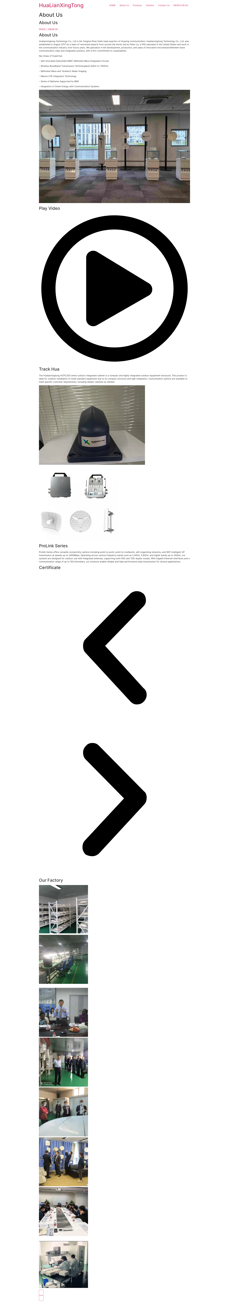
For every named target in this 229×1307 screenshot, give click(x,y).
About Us (124, 5)
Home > (43, 29)
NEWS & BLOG (180, 5)
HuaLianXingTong (61, 5)
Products (137, 5)
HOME (112, 5)
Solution (150, 5)
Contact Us (163, 5)
